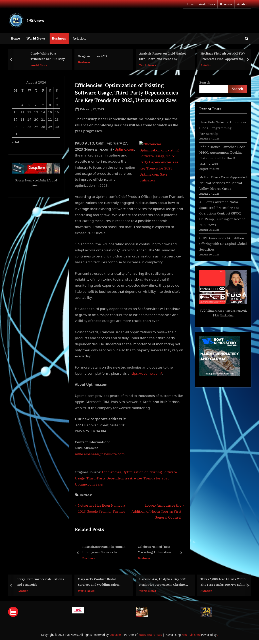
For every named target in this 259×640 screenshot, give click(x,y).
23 (57, 119)
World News (207, 4)
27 (36, 126)
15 (50, 112)
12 (29, 112)
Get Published (191, 635)
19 (29, 119)
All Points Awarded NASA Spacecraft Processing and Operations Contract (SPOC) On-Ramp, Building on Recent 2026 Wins (222, 213)
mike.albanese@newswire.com (100, 454)
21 (43, 119)
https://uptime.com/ (146, 373)
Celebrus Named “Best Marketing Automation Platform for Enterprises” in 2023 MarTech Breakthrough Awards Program (113, 550)
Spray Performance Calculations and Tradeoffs (40, 582)
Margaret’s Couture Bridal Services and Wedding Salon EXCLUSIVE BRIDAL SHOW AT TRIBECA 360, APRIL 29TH (100, 582)
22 (50, 119)
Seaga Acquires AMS (92, 56)
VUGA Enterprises (212, 310)
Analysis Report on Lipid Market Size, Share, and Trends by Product (162, 56)
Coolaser (115, 635)
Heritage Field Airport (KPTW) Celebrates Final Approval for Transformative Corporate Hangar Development (223, 56)
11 (22, 112)
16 (57, 112)
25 (22, 126)
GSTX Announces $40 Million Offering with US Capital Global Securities (223, 244)
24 (16, 126)
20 (36, 119)
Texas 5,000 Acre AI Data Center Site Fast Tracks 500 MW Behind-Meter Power (224, 582)
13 (36, 112)
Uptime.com (124, 149)
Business (226, 4)
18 (22, 119)
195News (35, 20)
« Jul (15, 142)
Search (204, 82)
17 (16, 119)
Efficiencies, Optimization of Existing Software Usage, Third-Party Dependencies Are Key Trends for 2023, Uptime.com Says (126, 478)
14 (43, 112)
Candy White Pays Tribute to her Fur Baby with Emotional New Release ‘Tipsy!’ (48, 56)
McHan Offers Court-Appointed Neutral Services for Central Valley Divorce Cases (223, 183)
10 (16, 112)
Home (190, 4)
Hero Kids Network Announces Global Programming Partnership (222, 128)
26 (29, 126)
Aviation (242, 4)
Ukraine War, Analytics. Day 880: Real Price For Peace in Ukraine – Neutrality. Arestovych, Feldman (163, 582)
